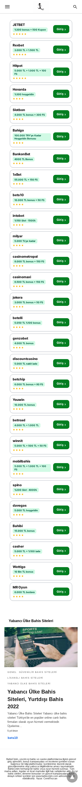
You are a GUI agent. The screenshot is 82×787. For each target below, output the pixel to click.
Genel (12, 672)
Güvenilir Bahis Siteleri (38, 672)
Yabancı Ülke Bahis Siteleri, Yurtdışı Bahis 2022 (35, 699)
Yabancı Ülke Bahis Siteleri (29, 683)
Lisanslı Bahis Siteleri (25, 678)
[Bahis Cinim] (41, 7)
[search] (75, 6)
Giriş (61, 29)
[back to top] (72, 777)
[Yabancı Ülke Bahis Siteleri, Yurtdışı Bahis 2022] (41, 647)
